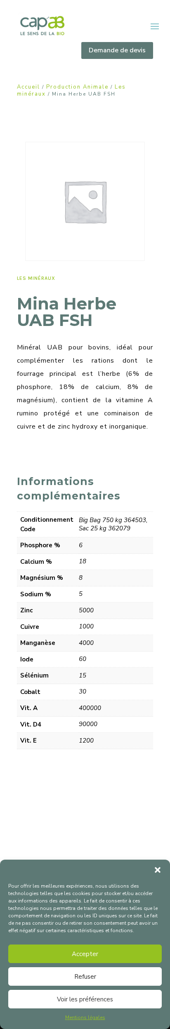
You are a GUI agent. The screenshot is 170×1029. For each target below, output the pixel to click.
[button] (157, 870)
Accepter (85, 954)
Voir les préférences (85, 999)
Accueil (28, 87)
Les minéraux (36, 278)
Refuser (85, 977)
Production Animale (77, 87)
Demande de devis (117, 50)
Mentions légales (85, 1017)
